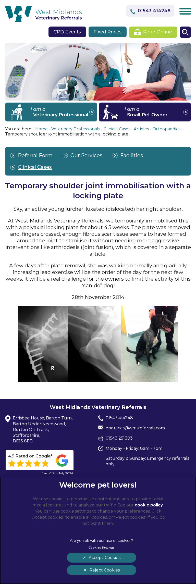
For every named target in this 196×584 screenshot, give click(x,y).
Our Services (86, 155)
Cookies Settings (102, 547)
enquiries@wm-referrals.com (135, 428)
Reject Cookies (104, 570)
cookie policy (149, 505)
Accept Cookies (104, 557)
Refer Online (157, 32)
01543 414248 (154, 11)
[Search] (185, 32)
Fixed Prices (107, 32)
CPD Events (67, 32)
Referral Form (35, 155)
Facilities (131, 155)
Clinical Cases (35, 167)
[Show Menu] (185, 11)
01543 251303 (119, 438)
